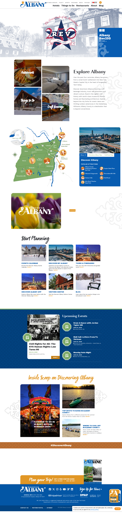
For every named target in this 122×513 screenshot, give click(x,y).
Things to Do (67, 5)
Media (81, 2)
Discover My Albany (58, 263)
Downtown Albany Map (95, 155)
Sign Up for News (90, 490)
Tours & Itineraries (85, 263)
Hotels (56, 5)
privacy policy (95, 509)
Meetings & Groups (51, 2)
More (102, 41)
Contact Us (24, 507)
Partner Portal (37, 507)
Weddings (74, 2)
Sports (67, 2)
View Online (58, 481)
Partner (87, 2)
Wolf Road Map (109, 155)
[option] (61, 32)
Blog (101, 5)
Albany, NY (83, 155)
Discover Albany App (31, 292)
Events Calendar (30, 263)
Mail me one (70, 481)
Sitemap (49, 507)
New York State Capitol (37, 354)
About (94, 5)
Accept (118, 508)
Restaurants (82, 5)
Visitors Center (56, 292)
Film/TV (61, 2)
